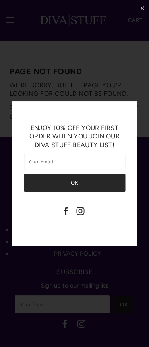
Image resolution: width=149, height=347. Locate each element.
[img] (66, 212)
